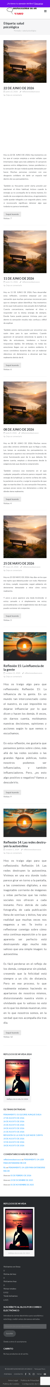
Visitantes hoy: (10, 1281)
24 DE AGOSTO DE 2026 (13, 1128)
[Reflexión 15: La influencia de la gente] (25, 646)
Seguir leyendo (12, 214)
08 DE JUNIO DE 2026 (18, 429)
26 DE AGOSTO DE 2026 (13, 1121)
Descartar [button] (38, 3)
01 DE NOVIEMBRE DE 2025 (22, 1185)
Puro (43, 1369)
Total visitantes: (10, 1296)
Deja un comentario (14, 95)
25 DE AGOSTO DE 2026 (13, 1125)
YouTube (45, 1374)
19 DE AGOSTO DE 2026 (13, 1142)
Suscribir (9, 1333)
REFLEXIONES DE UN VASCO (21, 1369)
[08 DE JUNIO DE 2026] (25, 403)
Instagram (34, 1374)
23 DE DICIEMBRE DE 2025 (21, 1180)
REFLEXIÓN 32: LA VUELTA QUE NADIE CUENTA (23, 1135)
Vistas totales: (10, 1289)
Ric (4, 1167)
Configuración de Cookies (33, 1384)
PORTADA (8, 1374)
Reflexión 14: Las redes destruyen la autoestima (25, 844)
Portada (17, 31)
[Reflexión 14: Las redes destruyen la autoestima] (25, 823)
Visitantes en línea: (12, 1267)
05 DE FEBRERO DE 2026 (20, 1175)
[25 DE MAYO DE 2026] (25, 536)
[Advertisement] (25, 125)
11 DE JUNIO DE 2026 (18, 278)
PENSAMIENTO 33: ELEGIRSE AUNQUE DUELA (22, 1114)
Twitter (29, 1374)
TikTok (39, 1374)
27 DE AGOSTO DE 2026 (13, 1118)
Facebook (25, 1374)
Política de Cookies (11, 1384)
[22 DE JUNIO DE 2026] (25, 61)
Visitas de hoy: (10, 1274)
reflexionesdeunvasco (31, 91)
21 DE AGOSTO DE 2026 (13, 1132)
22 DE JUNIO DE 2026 (18, 88)
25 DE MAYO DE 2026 (18, 563)
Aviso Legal (13, 1380)
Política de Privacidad (30, 1380)
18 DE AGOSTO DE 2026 (13, 1145)
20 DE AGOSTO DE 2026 (13, 1139)
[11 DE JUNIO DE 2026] (25, 252)
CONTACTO (18, 1374)
